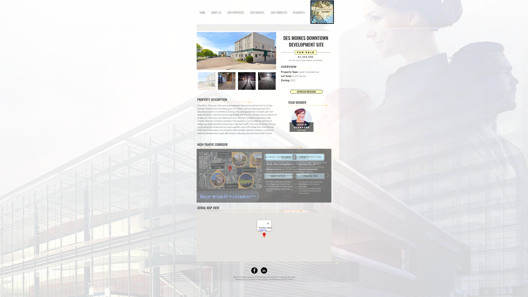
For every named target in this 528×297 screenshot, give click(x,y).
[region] (301, 126)
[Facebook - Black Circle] (254, 270)
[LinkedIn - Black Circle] (264, 270)
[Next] (327, 175)
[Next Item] (271, 51)
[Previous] (200, 175)
